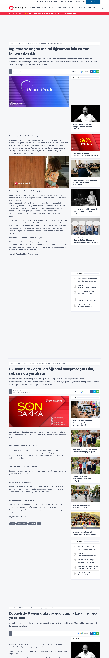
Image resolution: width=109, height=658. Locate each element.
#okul (12, 523)
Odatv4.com (21, 517)
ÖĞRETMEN (46, 8)
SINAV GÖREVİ (80, 8)
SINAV (65, 8)
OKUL (59, 8)
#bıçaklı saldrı (22, 523)
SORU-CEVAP (91, 8)
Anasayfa (12, 43)
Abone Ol (73, 71)
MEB (53, 8)
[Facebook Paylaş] (91, 71)
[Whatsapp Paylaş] (97, 71)
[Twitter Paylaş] (94, 71)
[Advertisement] (54, 29)
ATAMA (71, 8)
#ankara (32, 523)
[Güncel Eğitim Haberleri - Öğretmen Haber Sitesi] (17, 8)
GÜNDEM (20, 43)
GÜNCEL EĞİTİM (35, 8)
